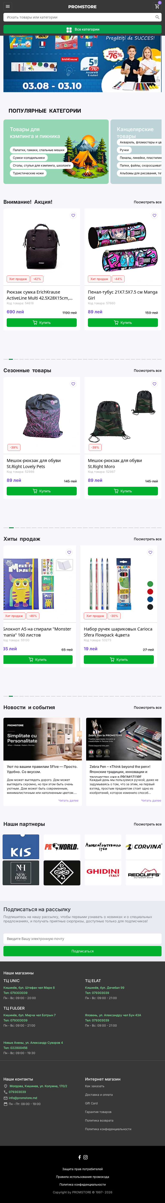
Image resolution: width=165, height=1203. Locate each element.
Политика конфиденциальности (108, 1129)
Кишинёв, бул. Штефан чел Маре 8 (29, 987)
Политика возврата (99, 1120)
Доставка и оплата (99, 1094)
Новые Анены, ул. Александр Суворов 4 (33, 1042)
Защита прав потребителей (82, 1169)
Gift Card (91, 1103)
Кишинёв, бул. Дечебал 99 (104, 987)
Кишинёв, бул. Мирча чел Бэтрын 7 (29, 1015)
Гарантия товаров (98, 1112)
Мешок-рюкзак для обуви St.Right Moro (69, 463)
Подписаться (83, 951)
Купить (80, 322)
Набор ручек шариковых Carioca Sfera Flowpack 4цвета (67, 632)
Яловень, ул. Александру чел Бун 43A (113, 1015)
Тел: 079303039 (15, 993)
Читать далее (68, 800)
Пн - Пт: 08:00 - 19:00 (25, 1104)
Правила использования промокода (82, 1177)
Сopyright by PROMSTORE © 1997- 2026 (82, 1192)
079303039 (17, 1092)
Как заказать (94, 1086)
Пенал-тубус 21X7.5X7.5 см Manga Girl (77, 295)
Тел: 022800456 (15, 1048)
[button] (5, 359)
